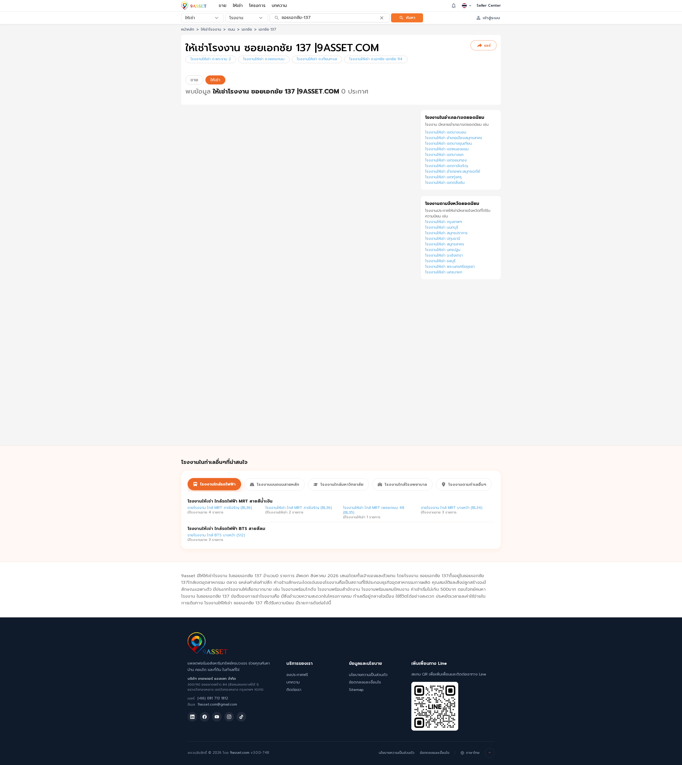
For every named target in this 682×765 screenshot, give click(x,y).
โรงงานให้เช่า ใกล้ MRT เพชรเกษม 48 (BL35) (373, 510)
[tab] (214, 484)
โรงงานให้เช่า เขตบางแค (444, 154)
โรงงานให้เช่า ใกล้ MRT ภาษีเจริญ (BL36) (298, 508)
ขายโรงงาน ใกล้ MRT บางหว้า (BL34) (451, 508)
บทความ (279, 5)
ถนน (231, 29)
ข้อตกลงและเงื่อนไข (365, 682)
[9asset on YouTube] (217, 717)
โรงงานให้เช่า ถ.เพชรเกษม (264, 59)
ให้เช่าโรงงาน (211, 29)
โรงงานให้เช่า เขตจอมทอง (446, 160)
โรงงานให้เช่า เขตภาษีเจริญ (446, 166)
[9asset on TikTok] (241, 717)
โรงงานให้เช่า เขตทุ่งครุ (443, 177)
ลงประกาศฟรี (297, 675)
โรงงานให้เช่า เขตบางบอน (445, 132)
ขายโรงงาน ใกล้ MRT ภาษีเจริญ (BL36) (220, 508)
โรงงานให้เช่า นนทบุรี (441, 227)
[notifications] (453, 5)
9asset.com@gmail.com (217, 704)
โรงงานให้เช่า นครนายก (443, 272)
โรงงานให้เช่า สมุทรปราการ (446, 233)
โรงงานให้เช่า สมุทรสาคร (444, 244)
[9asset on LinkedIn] (192, 717)
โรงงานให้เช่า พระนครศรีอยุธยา (450, 266)
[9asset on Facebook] (204, 717)
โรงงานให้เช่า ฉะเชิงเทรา (444, 255)
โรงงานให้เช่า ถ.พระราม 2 (210, 59)
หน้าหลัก (187, 29)
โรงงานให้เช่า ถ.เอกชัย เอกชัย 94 (376, 59)
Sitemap (356, 690)
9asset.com (239, 752)
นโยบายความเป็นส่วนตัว (368, 675)
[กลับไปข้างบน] (489, 753)
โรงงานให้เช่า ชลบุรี (440, 261)
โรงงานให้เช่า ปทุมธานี (442, 238)
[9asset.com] (208, 653)
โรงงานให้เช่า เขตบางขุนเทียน (448, 143)
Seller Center (489, 5)
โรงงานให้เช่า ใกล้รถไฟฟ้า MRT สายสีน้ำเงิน (230, 501)
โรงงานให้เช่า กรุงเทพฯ (443, 222)
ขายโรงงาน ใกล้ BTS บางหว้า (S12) (216, 535)
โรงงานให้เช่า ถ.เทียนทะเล (317, 59)
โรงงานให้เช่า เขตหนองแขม (447, 149)
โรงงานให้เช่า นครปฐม (442, 250)
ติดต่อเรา (293, 690)
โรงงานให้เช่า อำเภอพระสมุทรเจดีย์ (452, 171)
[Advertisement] (461, 368)
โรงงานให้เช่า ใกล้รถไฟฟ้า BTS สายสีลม (226, 528)
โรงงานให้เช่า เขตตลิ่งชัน (445, 182)
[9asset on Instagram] (229, 717)
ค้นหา (410, 17)
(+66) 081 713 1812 (212, 698)
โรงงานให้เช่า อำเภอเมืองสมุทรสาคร (453, 138)
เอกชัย (247, 29)
